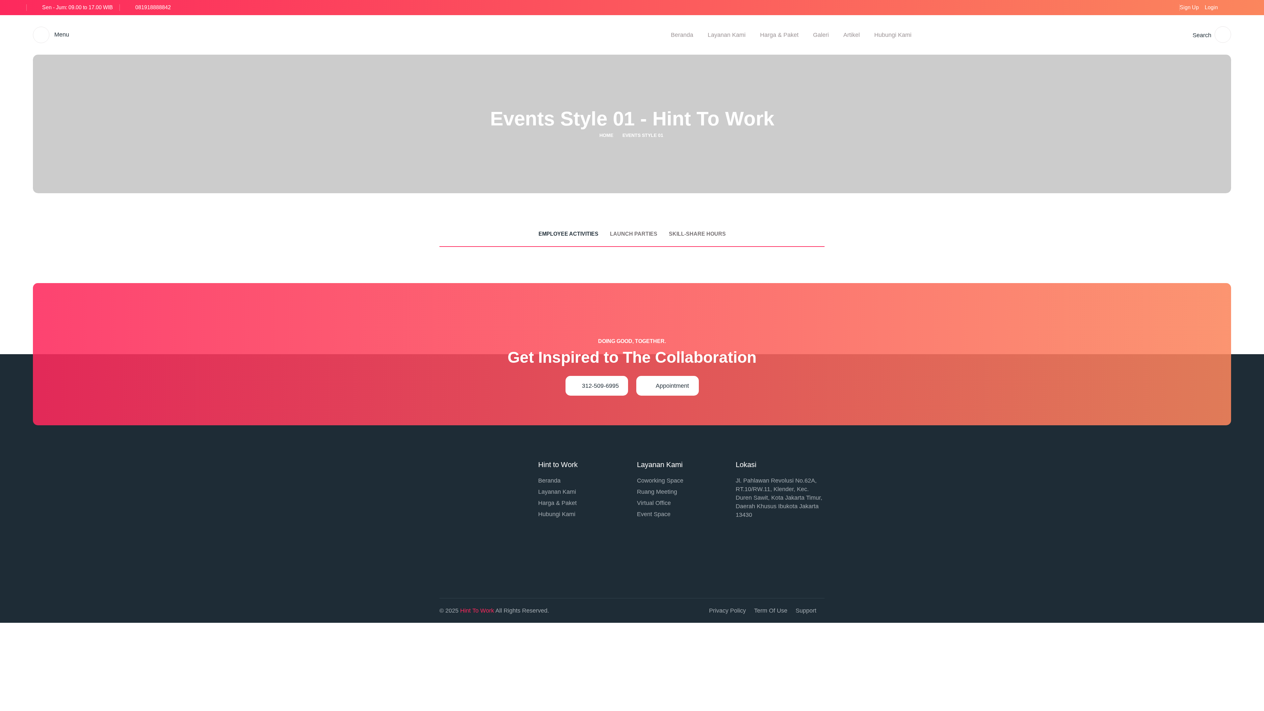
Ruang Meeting (657, 491)
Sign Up (1189, 7)
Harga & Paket (779, 35)
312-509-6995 (600, 385)
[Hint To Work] (370, 34)
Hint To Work (477, 610)
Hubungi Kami (892, 35)
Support (806, 610)
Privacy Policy (727, 610)
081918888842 (153, 7)
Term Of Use (770, 610)
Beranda (682, 35)
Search (1202, 35)
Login (1211, 7)
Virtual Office (654, 503)
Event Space (654, 514)
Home (606, 135)
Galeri (821, 35)
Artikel (851, 35)
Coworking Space (660, 480)
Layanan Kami (727, 35)
